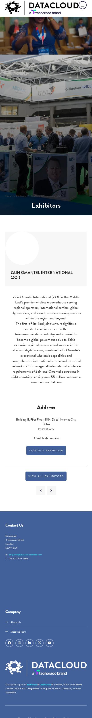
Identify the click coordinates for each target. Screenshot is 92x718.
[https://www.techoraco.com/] (46, 675)
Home (8, 196)
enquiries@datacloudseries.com (25, 555)
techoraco (32, 685)
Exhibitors (21, 196)
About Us (15, 622)
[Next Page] (51, 490)
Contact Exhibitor (46, 450)
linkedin (29, 643)
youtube (50, 643)
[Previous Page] (40, 490)
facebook (9, 643)
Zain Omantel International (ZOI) (46, 196)
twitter (40, 643)
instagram (19, 643)
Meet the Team (18, 632)
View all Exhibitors (46, 476)
